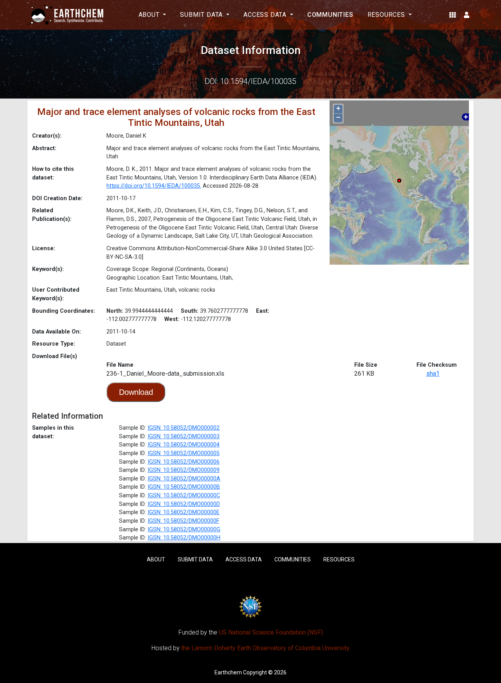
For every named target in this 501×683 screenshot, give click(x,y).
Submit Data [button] (202, 14)
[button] (452, 15)
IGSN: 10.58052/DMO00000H (184, 537)
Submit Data (195, 559)
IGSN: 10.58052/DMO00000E (184, 512)
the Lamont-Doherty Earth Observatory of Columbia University (265, 648)
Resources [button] (387, 14)
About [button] (150, 14)
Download (136, 392)
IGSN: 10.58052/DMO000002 (184, 428)
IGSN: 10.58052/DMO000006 (184, 462)
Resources (339, 559)
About (156, 559)
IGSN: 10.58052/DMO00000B (184, 487)
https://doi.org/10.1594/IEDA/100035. (153, 186)
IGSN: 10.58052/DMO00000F (183, 521)
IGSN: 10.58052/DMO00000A (184, 478)
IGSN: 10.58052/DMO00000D (184, 504)
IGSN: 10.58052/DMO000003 (184, 436)
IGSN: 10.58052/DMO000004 (184, 444)
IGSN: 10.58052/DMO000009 (184, 470)
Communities (330, 14)
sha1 (433, 373)
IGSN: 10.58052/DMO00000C (184, 495)
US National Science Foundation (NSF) (271, 632)
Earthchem (228, 672)
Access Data (243, 559)
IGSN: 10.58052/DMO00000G (184, 529)
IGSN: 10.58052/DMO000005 (184, 453)
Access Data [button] (265, 14)
